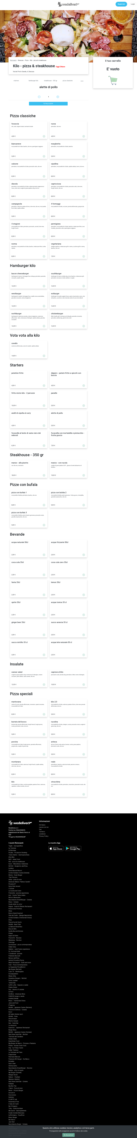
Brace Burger (12, 1117)
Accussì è (11, 1093)
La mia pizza (12, 1025)
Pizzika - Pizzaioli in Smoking (17, 853)
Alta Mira (11, 857)
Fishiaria (11, 1084)
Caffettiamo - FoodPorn (16, 1115)
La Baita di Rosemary (15, 927)
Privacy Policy (43, 836)
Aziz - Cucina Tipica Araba (16, 895)
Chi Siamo (42, 825)
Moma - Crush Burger (15, 875)
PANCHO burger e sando (16, 996)
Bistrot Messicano (14, 897)
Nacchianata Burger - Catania (17, 1124)
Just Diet (11, 1122)
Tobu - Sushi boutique (15, 1108)
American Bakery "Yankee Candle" (19, 882)
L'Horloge (11, 942)
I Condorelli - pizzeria (15, 953)
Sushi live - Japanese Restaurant (19, 1028)
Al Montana (12, 850)
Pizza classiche (68, 81)
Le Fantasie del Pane (15, 1052)
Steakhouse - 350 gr (50, 81)
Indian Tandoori (13, 1050)
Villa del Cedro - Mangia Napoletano (20, 915)
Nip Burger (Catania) (14, 1072)
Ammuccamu (12, 1066)
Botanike (11, 1061)
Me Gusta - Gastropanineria (17, 1111)
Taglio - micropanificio (15, 846)
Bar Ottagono (12, 1106)
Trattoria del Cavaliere (15, 1036)
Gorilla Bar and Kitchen (15, 931)
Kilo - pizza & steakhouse (16, 861)
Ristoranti (13, 60)
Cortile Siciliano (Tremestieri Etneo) (20, 918)
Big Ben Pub (12, 1086)
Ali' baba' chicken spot (15, 1014)
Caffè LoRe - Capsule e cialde (18, 985)
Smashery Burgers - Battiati (17, 978)
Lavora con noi (43, 827)
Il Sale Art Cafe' (13, 1104)
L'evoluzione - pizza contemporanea (20, 944)
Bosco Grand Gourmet (15, 913)
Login (133, 4)
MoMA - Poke (13, 1016)
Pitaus (10, 933)
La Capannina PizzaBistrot (16, 967)
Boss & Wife (12, 929)
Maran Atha (12, 976)
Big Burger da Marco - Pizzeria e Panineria (22, 1043)
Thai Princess (12, 877)
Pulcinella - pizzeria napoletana (18, 893)
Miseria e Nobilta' (14, 1079)
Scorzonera (12, 1095)
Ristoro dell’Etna (13, 958)
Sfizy (10, 920)
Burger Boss (12, 1030)
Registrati (121, 4)
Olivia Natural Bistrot (15, 870)
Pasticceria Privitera (15, 909)
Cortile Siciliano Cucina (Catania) (18, 873)
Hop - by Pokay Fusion (15, 1048)
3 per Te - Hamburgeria (15, 971)
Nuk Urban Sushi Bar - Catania (18, 1081)
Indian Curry (12, 947)
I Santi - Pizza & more (15, 1088)
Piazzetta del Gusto (15, 922)
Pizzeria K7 (12, 884)
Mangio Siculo (13, 1075)
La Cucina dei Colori (14, 891)
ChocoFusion (12, 1019)
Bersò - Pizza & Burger (15, 1090)
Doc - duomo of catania (16, 989)
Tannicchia (11, 983)
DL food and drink (14, 951)
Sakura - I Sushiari (14, 1077)
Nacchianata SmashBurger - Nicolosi (20, 1068)
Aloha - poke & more (15, 879)
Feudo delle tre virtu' (15, 904)
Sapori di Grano (13, 936)
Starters (16, 81)
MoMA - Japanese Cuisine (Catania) (20, 1032)
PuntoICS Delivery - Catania (17, 1010)
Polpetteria (12, 1054)
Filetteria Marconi (14, 1057)
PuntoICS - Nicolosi (14, 938)
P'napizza (11, 1005)
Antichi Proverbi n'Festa (16, 960)
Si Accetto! (68, 1135)
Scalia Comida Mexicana (16, 1113)
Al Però (10, 992)
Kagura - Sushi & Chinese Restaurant (20, 906)
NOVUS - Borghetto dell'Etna (17, 866)
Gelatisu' (11, 1097)
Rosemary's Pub (13, 1102)
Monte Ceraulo (13, 1021)
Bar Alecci (11, 1120)
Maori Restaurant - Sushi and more (19, 962)
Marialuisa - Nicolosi (14, 940)
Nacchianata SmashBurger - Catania (20, 900)
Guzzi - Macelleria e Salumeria (18, 864)
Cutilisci (11, 868)
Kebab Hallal (12, 1039)
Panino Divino (12, 987)
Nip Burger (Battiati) (15, 969)
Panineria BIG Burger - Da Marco (18, 1059)
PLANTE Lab (12, 1099)
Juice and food (13, 1003)
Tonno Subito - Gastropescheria (18, 855)
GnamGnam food (13, 1041)
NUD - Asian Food (14, 859)
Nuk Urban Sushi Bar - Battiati (18, 1034)
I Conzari (11, 888)
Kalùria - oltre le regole (15, 1070)
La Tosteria (12, 848)
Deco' (10, 1012)
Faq (40, 829)
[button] (82, 81)
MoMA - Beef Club (14, 924)
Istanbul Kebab (13, 998)
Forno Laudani (13, 980)
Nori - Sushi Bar (13, 1023)
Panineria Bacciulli (14, 956)
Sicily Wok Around (14, 886)
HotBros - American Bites (16, 994)
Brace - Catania (13, 902)
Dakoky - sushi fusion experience (19, 949)
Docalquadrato (13, 974)
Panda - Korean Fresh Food (17, 1045)
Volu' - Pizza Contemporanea (17, 965)
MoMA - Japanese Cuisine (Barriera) (20, 1007)
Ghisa (10, 911)
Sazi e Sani (11, 1063)
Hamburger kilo (33, 81)
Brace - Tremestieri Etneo (16, 1001)
